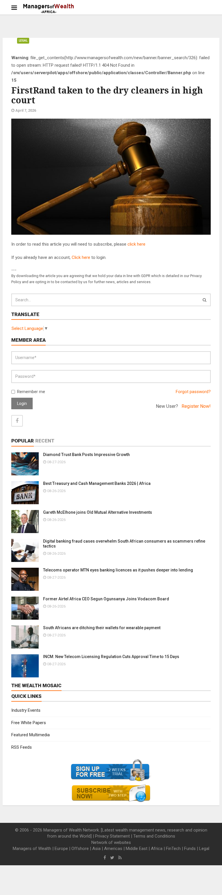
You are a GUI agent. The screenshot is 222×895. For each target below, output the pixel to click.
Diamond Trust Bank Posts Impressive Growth (86, 454)
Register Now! (196, 406)
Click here (81, 257)
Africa (156, 848)
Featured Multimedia (30, 734)
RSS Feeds (21, 747)
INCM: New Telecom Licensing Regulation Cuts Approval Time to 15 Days (111, 656)
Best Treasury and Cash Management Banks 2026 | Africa (97, 483)
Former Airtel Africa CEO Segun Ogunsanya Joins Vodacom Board (106, 599)
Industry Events (25, 710)
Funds (190, 848)
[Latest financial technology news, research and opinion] (49, 8)
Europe (61, 848)
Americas (113, 848)
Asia (96, 848)
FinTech (173, 848)
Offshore (80, 848)
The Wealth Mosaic (36, 685)
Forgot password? (193, 391)
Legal (23, 40)
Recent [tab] (44, 441)
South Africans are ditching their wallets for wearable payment (101, 627)
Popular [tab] (22, 441)
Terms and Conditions (154, 836)
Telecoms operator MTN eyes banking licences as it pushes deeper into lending (118, 570)
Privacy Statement (112, 836)
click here (136, 244)
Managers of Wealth (32, 848)
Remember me (31, 391)
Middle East (136, 848)
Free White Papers (28, 722)
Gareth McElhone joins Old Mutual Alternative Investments (97, 512)
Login (22, 403)
